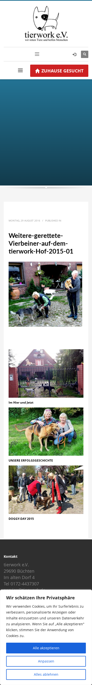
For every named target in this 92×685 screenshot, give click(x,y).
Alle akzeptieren (46, 648)
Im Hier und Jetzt (21, 402)
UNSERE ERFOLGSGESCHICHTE (31, 460)
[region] (46, 637)
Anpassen (46, 661)
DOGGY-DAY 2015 (21, 519)
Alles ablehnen (46, 674)
